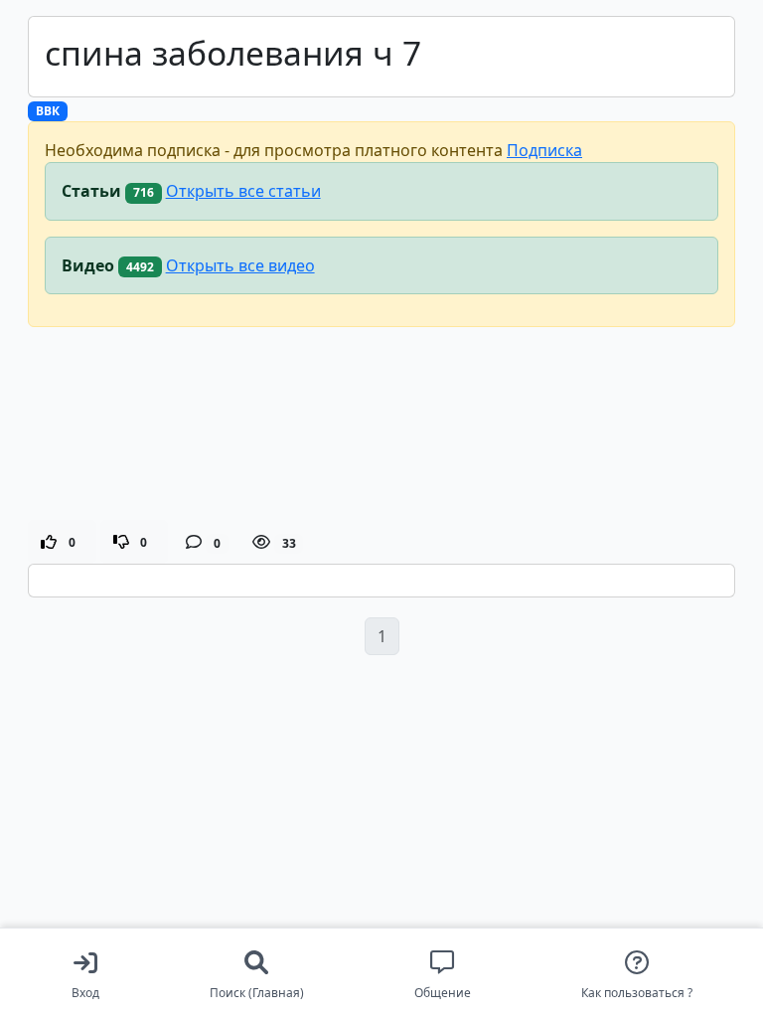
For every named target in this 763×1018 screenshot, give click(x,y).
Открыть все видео (240, 265)
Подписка (544, 150)
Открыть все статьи (243, 191)
